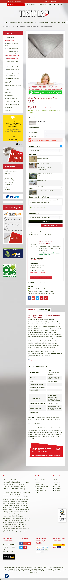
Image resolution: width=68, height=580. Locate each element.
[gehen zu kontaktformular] (45, 83)
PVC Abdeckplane (10, 41)
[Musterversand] (45, 449)
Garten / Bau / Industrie (12, 101)
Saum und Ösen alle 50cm (13, 64)
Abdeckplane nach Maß (13, 56)
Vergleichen (32, 232)
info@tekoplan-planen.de (37, 272)
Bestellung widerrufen (16, 5)
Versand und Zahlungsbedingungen (11, 179)
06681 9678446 (9, 545)
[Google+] (33, 298)
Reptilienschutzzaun (11, 98)
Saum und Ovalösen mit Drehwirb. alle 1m (12, 74)
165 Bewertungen (12, 139)
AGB (6, 187)
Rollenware (8, 92)
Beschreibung (31, 309)
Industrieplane (9, 95)
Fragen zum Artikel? (35, 234)
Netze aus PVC (9, 89)
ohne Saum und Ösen (12, 58)
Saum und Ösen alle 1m (13, 66)
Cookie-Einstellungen (11, 171)
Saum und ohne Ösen (12, 61)
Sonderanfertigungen (12, 78)
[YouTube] (29, 543)
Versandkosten (30, 567)
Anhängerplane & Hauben (10, 81)
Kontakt (7, 176)
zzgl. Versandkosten (49, 107)
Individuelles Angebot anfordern (41, 277)
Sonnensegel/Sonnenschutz (13, 104)
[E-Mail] (46, 298)
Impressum (8, 189)
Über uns (7, 173)
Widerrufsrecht (9, 182)
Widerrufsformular (41, 490)
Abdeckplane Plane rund (13, 85)
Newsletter (57, 484)
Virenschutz (8, 110)
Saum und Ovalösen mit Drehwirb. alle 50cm (12, 70)
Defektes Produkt (40, 480)
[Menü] (65, 509)
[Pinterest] (41, 298)
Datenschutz (8, 184)
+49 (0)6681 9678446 (36, 260)
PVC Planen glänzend (12, 48)
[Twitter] (37, 298)
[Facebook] (29, 298)
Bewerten (49, 234)
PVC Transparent (9, 38)
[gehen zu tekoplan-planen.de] (14, 26)
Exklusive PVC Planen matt (11, 44)
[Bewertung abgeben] (45, 104)
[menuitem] (4, 5)
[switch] (62, 520)
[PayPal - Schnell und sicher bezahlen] (13, 196)
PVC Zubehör (8, 107)
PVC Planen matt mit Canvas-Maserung (11, 52)
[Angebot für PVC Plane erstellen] (45, 360)
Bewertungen (44, 309)
